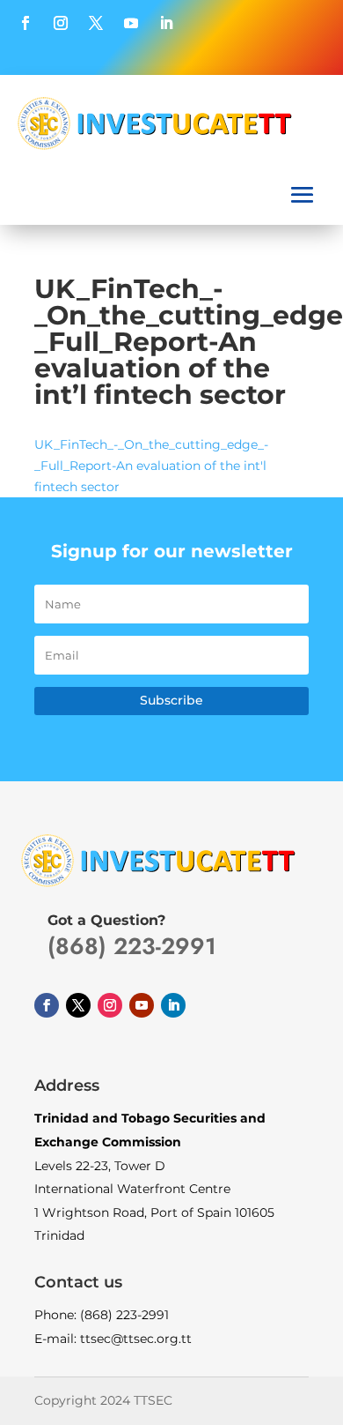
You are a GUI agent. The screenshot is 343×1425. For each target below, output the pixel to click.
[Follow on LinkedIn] (166, 23)
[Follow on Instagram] (61, 23)
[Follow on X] (96, 23)
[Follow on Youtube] (131, 23)
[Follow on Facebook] (25, 23)
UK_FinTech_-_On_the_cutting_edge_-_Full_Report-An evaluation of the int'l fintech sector (151, 465)
